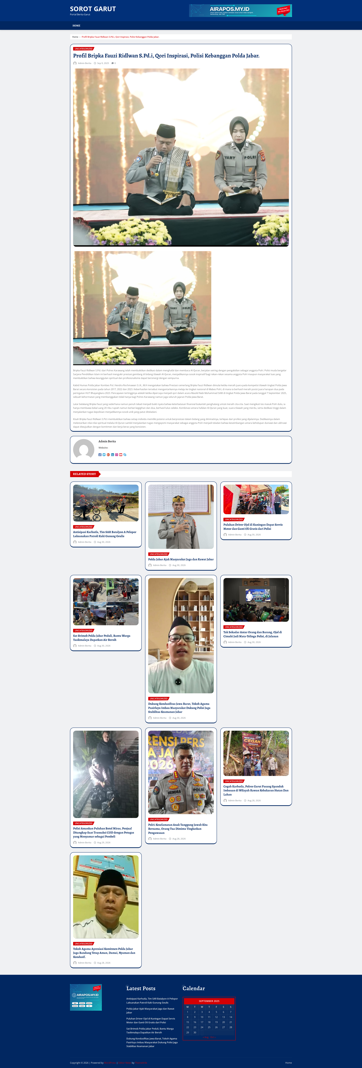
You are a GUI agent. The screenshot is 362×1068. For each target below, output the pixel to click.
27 (223, 1027)
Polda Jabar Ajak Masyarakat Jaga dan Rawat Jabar (181, 559)
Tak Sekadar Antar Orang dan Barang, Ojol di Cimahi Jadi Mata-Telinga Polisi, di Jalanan (252, 634)
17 (202, 1022)
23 (195, 1027)
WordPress (110, 1062)
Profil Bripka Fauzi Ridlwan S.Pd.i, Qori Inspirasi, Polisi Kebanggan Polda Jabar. (120, 36)
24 (202, 1027)
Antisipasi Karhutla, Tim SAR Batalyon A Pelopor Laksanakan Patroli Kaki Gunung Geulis (104, 534)
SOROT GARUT (93, 8)
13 (223, 1017)
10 (202, 1017)
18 (209, 1022)
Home (76, 25)
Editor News (124, 1062)
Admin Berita (84, 63)
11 (209, 1017)
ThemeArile (141, 1062)
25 (209, 1027)
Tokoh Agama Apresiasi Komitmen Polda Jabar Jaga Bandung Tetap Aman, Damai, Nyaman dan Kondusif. (104, 953)
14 (231, 1017)
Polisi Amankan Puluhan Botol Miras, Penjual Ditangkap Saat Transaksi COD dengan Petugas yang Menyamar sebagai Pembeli (103, 832)
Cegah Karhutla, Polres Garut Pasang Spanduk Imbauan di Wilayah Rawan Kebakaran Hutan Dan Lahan (255, 790)
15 (187, 1022)
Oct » (213, 1037)
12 (216, 1017)
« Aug (206, 1037)
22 (187, 1027)
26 (216, 1027)
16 (195, 1022)
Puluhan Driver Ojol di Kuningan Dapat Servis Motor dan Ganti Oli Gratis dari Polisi (253, 527)
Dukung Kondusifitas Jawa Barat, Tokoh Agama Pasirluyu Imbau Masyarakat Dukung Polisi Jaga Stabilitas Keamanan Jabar (179, 708)
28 (231, 1027)
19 (216, 1022)
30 (195, 1032)
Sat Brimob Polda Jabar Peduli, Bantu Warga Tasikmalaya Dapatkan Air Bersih (101, 638)
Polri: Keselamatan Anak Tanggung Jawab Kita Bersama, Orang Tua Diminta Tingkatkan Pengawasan (178, 829)
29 (187, 1032)
